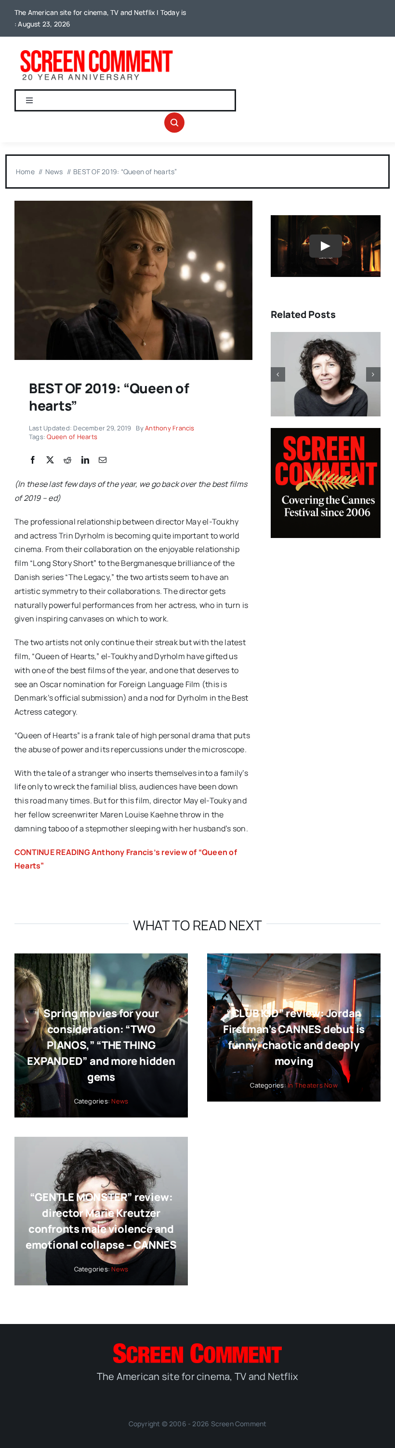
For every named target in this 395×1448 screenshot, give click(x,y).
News (119, 1101)
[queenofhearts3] (133, 204)
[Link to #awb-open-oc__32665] (174, 122)
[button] (278, 374)
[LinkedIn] (85, 460)
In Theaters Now (313, 1085)
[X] (50, 460)
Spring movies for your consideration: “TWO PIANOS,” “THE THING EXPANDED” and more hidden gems (101, 1045)
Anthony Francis (170, 428)
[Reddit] (67, 460)
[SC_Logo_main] (197, 1347)
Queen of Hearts (72, 436)
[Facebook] (32, 460)
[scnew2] (96, 50)
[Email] (102, 460)
